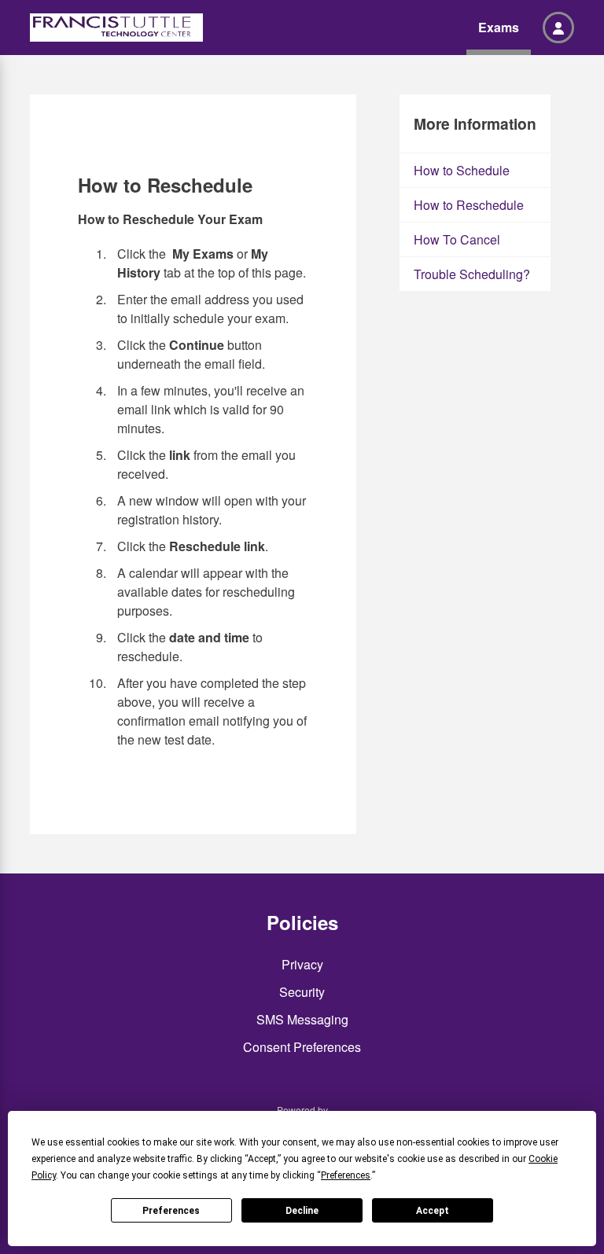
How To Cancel (457, 239)
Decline (302, 1210)
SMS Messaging (302, 1019)
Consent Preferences (302, 1047)
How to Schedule (462, 170)
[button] (558, 27)
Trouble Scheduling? (472, 274)
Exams (498, 27)
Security (302, 992)
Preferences (171, 1210)
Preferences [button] (345, 1175)
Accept (432, 1210)
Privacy (302, 964)
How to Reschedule (469, 205)
